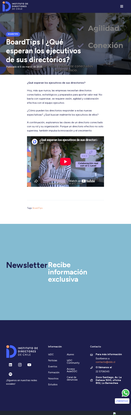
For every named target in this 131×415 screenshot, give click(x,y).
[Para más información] (93, 355)
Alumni (70, 354)
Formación (53, 372)
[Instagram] (19, 364)
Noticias (52, 360)
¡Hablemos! (122, 400)
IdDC (51, 354)
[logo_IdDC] (15, 6)
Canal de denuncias (72, 378)
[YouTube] (29, 364)
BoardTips (37, 208)
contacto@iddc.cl (105, 362)
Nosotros (53, 378)
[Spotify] (10, 374)
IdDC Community (73, 361)
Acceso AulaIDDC (72, 370)
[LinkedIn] (10, 364)
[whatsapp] (125, 393)
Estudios (53, 384)
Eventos (52, 366)
